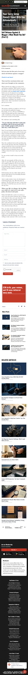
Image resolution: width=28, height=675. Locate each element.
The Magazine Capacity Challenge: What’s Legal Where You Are (17, 346)
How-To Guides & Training (14, 616)
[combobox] (20, 2)
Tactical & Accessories (14, 628)
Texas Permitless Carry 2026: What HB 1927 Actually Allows (18, 315)
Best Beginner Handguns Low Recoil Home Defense (17, 326)
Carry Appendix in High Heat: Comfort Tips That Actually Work (18, 336)
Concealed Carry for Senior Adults (10, 460)
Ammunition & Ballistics (14, 604)
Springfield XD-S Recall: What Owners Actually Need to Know (13, 500)
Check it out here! (7, 77)
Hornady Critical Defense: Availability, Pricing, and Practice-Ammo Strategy (13, 521)
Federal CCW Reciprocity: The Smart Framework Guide (13, 479)
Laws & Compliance (14, 641)
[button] (25, 6)
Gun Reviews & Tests (14, 580)
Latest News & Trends (14, 653)
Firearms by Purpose (14, 592)
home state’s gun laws (19, 91)
